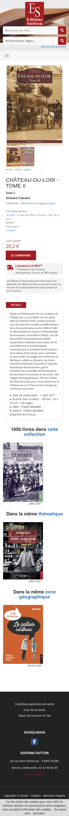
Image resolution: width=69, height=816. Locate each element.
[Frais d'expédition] (10, 268)
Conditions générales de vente (34, 704)
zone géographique (37, 594)
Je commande (21, 255)
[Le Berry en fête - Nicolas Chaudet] (23, 472)
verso (18, 169)
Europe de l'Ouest (26, 214)
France (42, 214)
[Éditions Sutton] (35, 14)
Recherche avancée (53, 46)
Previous (12, 100)
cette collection (41, 431)
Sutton (24, 795)
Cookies (36, 795)
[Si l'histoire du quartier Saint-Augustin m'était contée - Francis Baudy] (23, 551)
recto (9, 169)
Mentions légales (54, 795)
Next (57, 100)
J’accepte (38, 813)
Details (16, 305)
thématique (50, 513)
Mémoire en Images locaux (38, 203)
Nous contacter (34, 774)
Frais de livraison (34, 710)
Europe (11, 214)
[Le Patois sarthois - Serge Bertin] (23, 634)
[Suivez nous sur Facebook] (34, 742)
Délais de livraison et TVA (34, 715)
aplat (27, 169)
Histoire (11, 230)
